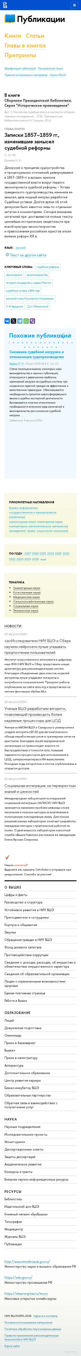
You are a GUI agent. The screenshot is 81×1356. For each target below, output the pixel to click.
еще (43, 559)
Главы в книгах (25, 45)
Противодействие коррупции (26, 955)
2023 (58, 553)
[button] (9, 342)
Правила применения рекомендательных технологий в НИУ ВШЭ (31, 1337)
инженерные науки (50, 522)
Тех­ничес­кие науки (25, 610)
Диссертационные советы (23, 1149)
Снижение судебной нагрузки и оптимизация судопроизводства (36, 354)
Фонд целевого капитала (22, 947)
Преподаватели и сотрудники (26, 917)
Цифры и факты (15, 895)
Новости (12, 626)
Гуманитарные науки (26, 588)
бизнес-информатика (23, 508)
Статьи (35, 36)
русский (21, 248)
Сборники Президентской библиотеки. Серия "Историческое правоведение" (38, 103)
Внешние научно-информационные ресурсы (36, 1179)
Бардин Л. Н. (16, 364)
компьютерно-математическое (30, 526)
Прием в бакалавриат (20, 1043)
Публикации (41, 19)
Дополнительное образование (27, 1073)
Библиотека (13, 1199)
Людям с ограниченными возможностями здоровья (34, 983)
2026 (35, 553)
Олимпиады (12, 1035)
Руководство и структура (23, 902)
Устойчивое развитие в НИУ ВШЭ (29, 910)
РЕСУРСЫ (13, 1191)
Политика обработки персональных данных (32, 1329)
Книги (12, 36)
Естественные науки (26, 592)
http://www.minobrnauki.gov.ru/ (27, 1261)
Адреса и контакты (46, 1316)
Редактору (70, 1351)
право (31, 531)
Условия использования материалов (28, 1322)
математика (60, 526)
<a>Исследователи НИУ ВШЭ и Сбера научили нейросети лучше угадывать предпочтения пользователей (37, 646)
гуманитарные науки (22, 522)
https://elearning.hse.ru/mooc (26, 1293)
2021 (12, 559)
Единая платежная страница (24, 993)
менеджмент (17, 531)
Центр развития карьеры (22, 1080)
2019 (28, 559)
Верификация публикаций (20, 68)
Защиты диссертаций (19, 1157)
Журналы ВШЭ (15, 1236)
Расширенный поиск (50, 68)
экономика (61, 531)
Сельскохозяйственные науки (33, 601)
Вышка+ (10, 1050)
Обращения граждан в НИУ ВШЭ (28, 940)
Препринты (20, 55)
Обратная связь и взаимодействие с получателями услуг (30, 1105)
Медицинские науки (26, 597)
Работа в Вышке (15, 1000)
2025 (43, 553)
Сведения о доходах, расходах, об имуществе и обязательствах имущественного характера (40, 964)
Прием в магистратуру (21, 1058)
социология (45, 531)
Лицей (9, 1020)
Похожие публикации (40, 335)
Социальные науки (25, 606)
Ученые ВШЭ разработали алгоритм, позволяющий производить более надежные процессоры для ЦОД (35, 714)
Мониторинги (14, 1142)
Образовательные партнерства (27, 1095)
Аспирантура (13, 1065)
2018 (35, 559)
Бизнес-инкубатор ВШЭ (21, 1088)
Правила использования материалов (26, 75)
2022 (66, 553)
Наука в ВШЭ (58, 75)
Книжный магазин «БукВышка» (26, 1214)
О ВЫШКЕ (13, 887)
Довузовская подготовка (22, 1028)
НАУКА (10, 1119)
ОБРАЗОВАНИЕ (17, 1013)
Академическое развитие (23, 1164)
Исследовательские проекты (25, 1134)
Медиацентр (13, 1229)
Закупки (10, 932)
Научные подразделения (22, 1126)
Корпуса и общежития (20, 925)
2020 (20, 559)
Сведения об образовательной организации (36, 974)
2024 (50, 553)
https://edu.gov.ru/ (18, 1277)
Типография (13, 1221)
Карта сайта (12, 1346)
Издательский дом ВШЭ (21, 1206)
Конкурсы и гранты (18, 1171)
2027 (28, 553)
